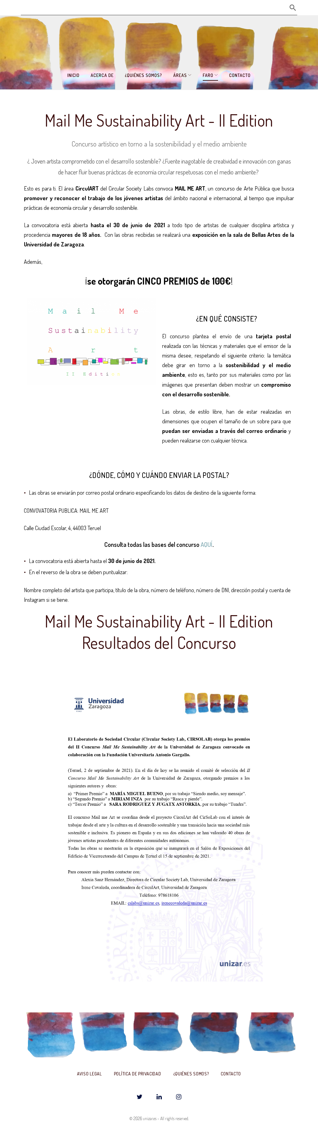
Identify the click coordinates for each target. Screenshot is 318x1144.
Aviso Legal (89, 1073)
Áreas (180, 75)
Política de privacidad (137, 1073)
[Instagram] (178, 1097)
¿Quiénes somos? (143, 75)
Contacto (240, 75)
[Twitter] (139, 1097)
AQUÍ (206, 544)
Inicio (73, 75)
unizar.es (150, 1118)
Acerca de (102, 75)
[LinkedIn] (159, 1097)
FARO (208, 75)
